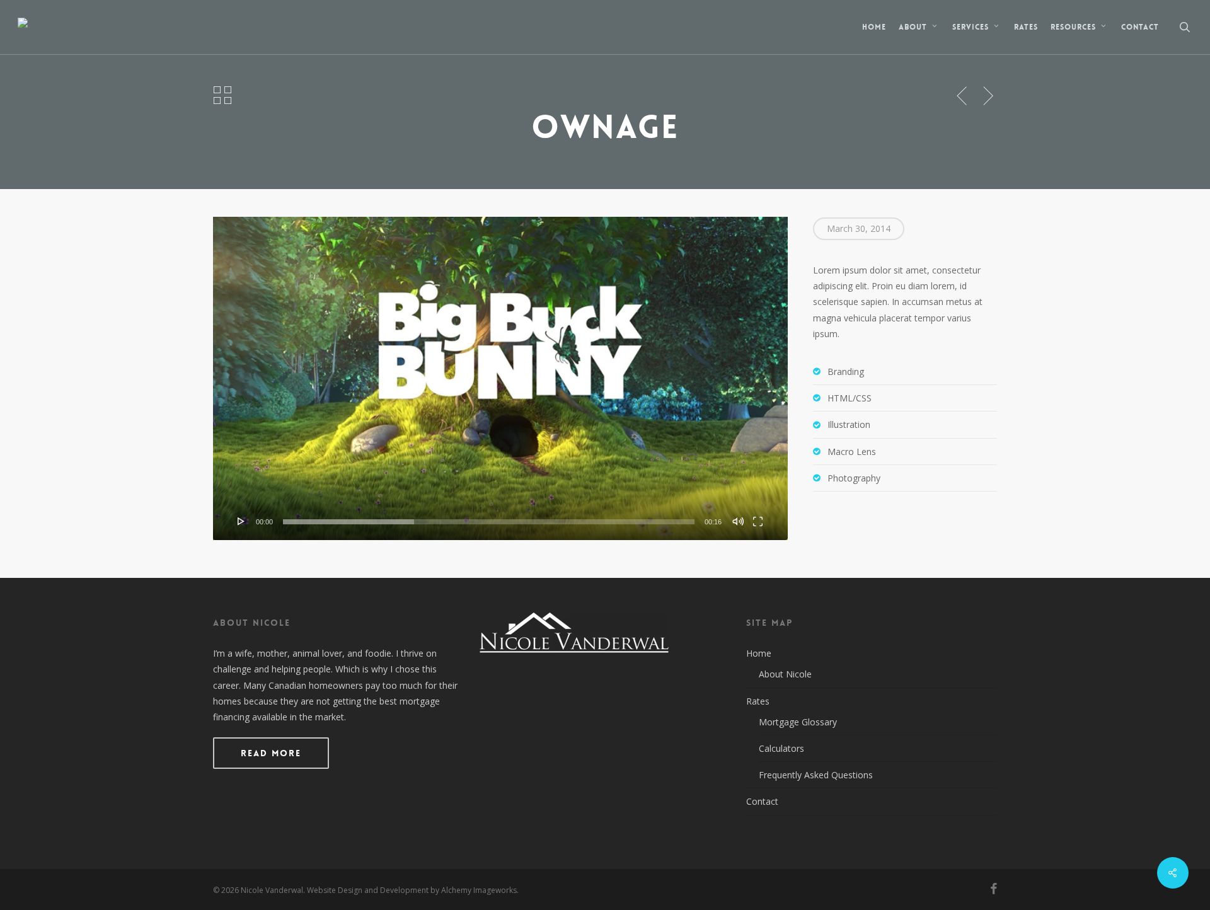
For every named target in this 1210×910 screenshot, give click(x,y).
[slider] (488, 521)
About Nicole (785, 674)
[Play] (241, 521)
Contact (762, 801)
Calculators (781, 748)
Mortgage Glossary (798, 722)
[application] (500, 378)
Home (758, 653)
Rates (757, 701)
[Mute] (738, 521)
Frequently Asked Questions (816, 775)
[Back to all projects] (222, 94)
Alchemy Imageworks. (480, 890)
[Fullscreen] (757, 521)
